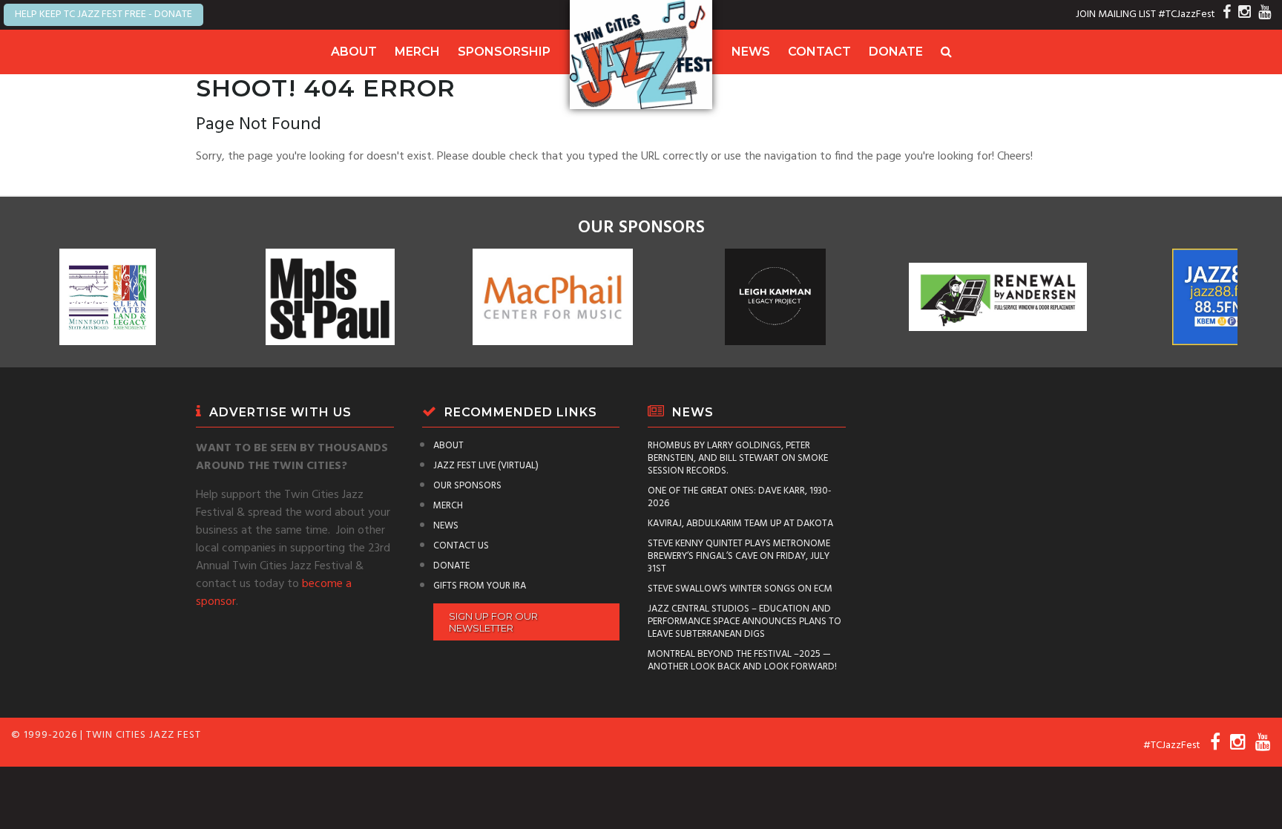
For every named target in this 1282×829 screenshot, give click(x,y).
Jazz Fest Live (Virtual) (486, 466)
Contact (819, 52)
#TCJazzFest (1186, 14)
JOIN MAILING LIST (1116, 14)
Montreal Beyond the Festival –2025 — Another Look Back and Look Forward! (742, 660)
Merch (417, 52)
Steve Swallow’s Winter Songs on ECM (740, 589)
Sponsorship (504, 52)
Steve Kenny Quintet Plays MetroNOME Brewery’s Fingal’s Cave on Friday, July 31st (739, 556)
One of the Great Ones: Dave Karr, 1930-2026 (740, 497)
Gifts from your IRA (479, 586)
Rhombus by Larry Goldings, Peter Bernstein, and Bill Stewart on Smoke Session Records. (738, 458)
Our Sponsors (467, 486)
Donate (896, 52)
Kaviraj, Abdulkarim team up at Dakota (740, 523)
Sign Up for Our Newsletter (493, 622)
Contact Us (461, 546)
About (354, 52)
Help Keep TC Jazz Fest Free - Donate (103, 14)
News (751, 52)
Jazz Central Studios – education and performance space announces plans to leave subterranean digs (744, 621)
